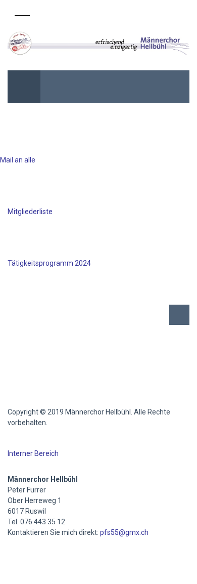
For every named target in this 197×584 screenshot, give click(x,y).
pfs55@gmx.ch (124, 532)
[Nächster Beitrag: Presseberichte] (179, 315)
